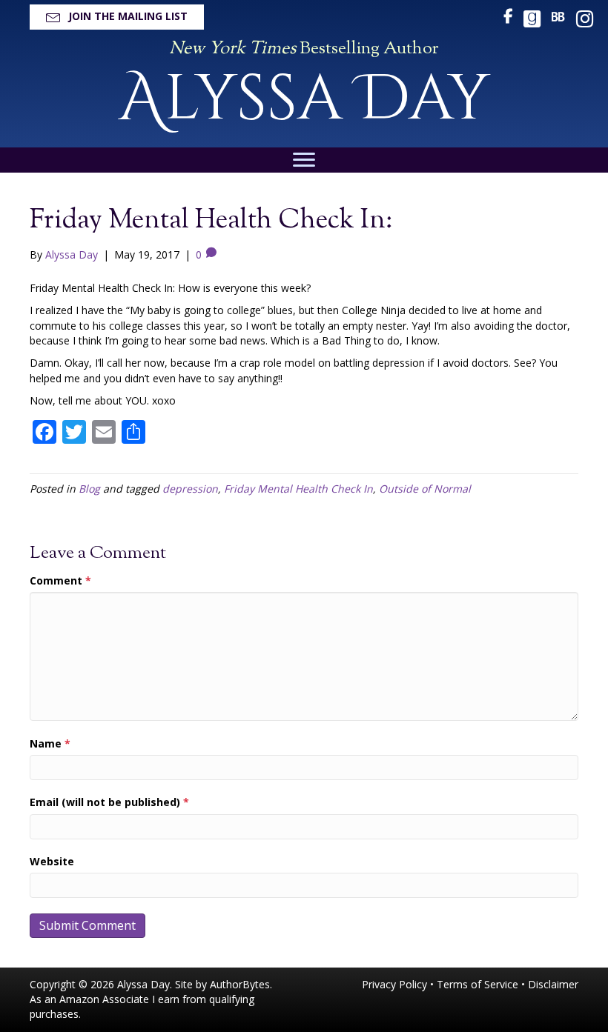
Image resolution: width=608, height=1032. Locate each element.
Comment (60, 580)
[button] (117, 17)
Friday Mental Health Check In (298, 489)
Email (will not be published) (109, 802)
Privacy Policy (394, 984)
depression (190, 489)
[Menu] (304, 160)
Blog (89, 489)
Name (50, 743)
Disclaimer (553, 984)
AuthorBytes (240, 984)
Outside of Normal (425, 489)
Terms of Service (477, 984)
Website (52, 861)
